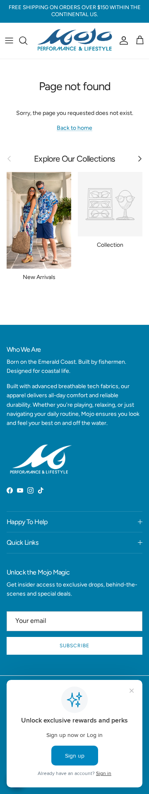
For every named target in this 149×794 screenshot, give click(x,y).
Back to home (74, 127)
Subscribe (74, 646)
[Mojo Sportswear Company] (74, 41)
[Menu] (9, 40)
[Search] (27, 40)
